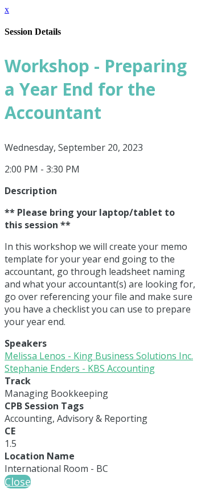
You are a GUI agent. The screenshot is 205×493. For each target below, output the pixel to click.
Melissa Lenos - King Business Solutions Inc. (99, 356)
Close (18, 481)
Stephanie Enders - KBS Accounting (80, 368)
